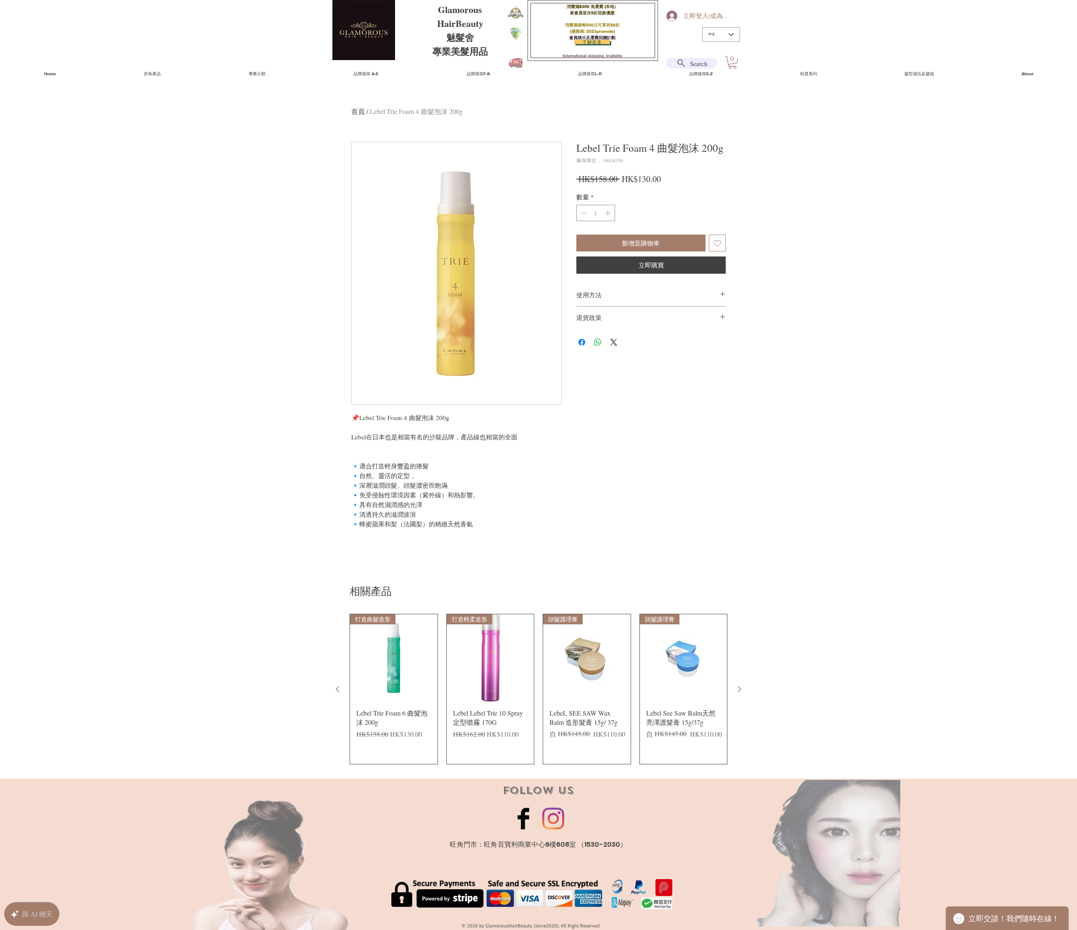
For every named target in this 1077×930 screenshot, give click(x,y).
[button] (732, 62)
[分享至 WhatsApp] (598, 342)
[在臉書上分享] (582, 342)
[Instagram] (553, 819)
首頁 (358, 111)
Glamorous (460, 9)
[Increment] (608, 213)
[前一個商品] (337, 689)
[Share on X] (614, 342)
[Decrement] (583, 213)
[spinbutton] (596, 213)
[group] (538, 689)
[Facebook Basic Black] (523, 819)
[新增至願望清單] (717, 243)
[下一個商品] (740, 689)
